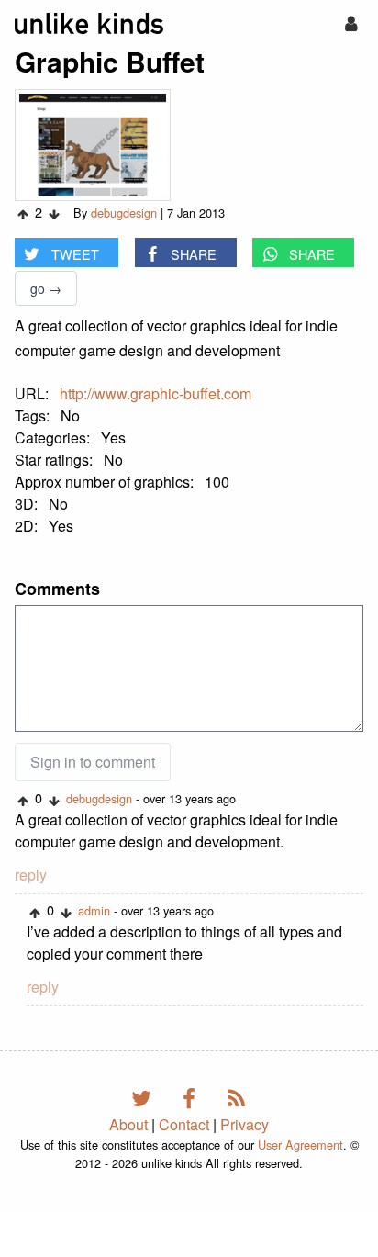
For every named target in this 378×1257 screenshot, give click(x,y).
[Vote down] (54, 213)
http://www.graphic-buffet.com (155, 393)
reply (31, 874)
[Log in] (351, 22)
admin (94, 910)
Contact (184, 1124)
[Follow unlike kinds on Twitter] (144, 1097)
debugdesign (124, 212)
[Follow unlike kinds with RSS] (236, 1097)
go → (45, 288)
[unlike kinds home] (89, 23)
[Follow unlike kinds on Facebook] (192, 1097)
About (128, 1124)
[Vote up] (23, 213)
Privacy (244, 1124)
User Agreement (300, 1144)
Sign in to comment (92, 761)
